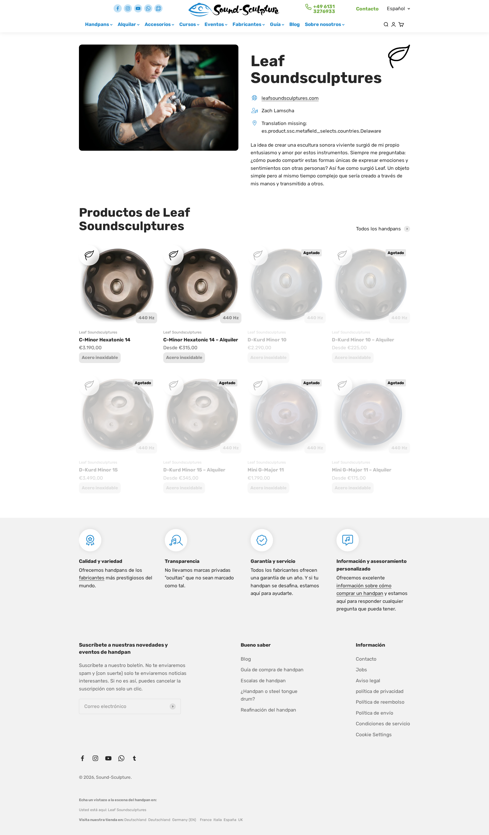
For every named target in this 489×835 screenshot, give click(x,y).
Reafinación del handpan (268, 710)
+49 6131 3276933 (324, 9)
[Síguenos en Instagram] (128, 8)
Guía (275, 24)
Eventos (214, 24)
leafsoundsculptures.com (290, 98)
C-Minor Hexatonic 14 (104, 340)
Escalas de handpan (263, 681)
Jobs (361, 670)
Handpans (97, 24)
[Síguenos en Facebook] (118, 8)
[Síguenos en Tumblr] (158, 8)
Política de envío (374, 713)
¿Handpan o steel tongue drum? (269, 695)
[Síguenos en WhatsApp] (148, 8)
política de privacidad (379, 691)
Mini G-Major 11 (266, 470)
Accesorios (158, 24)
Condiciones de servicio (383, 724)
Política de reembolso (380, 702)
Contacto (367, 9)
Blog (294, 24)
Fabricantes (247, 24)
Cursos (187, 24)
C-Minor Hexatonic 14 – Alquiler (200, 340)
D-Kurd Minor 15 (98, 470)
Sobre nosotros (323, 24)
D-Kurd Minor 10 (267, 340)
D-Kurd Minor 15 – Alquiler (194, 470)
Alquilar (127, 24)
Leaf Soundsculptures (98, 332)
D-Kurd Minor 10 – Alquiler (363, 340)
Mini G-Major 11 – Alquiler (361, 470)
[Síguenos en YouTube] (138, 8)
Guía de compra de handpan (272, 670)
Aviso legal (368, 681)
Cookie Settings (374, 734)
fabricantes (91, 578)
